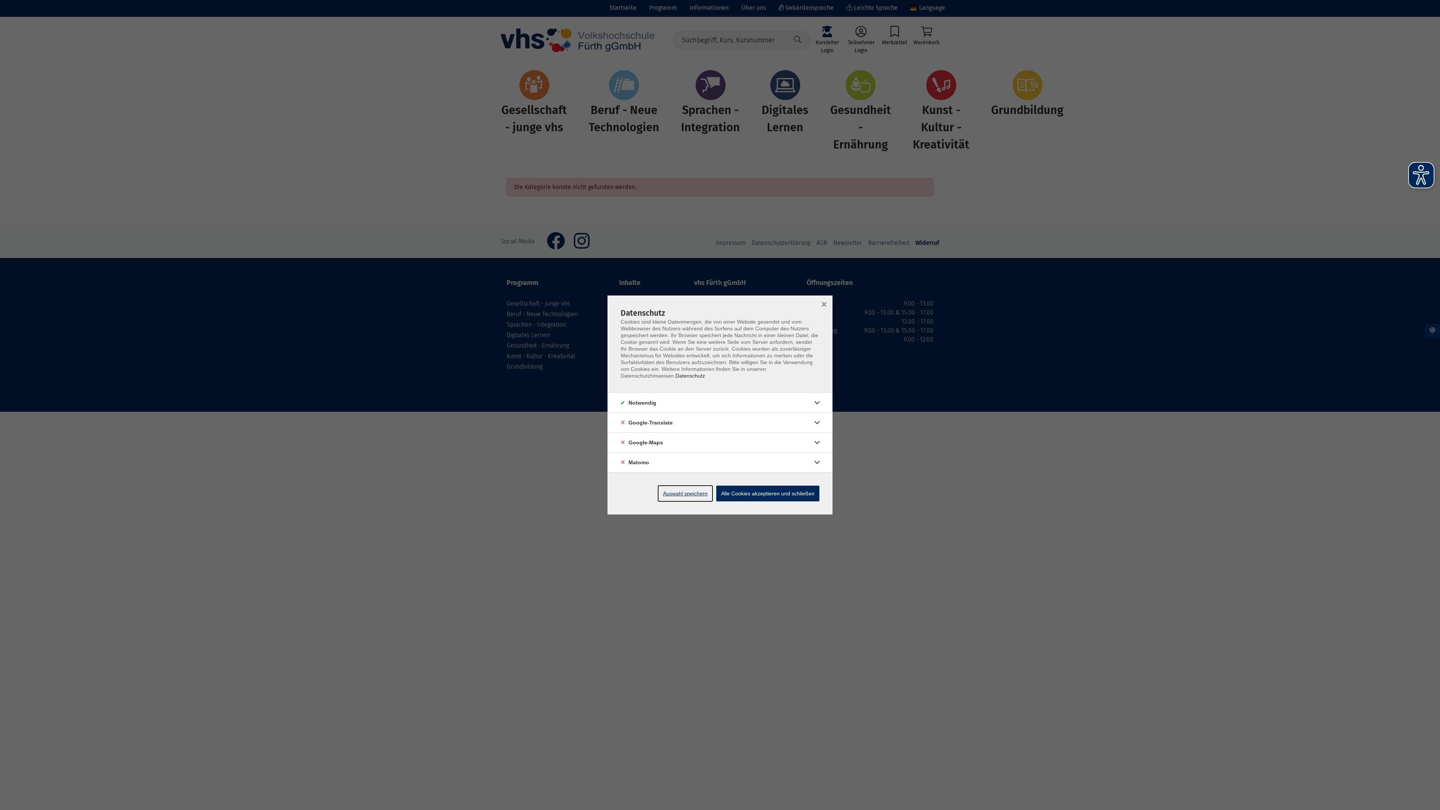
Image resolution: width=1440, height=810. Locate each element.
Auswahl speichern (685, 493)
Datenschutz (690, 376)
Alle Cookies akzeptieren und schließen (767, 493)
